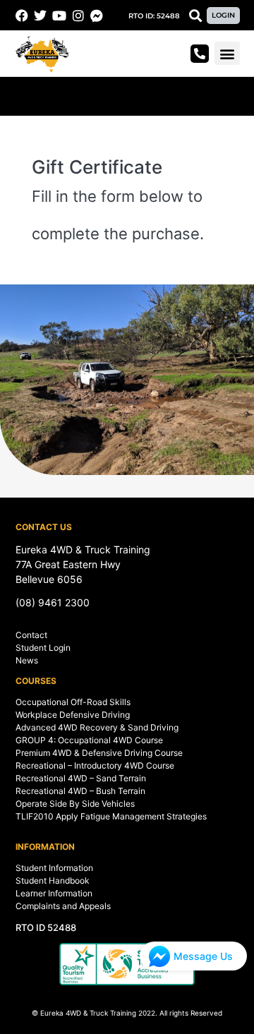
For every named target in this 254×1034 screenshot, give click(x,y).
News (27, 660)
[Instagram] (78, 15)
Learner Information (54, 893)
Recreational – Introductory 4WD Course (95, 765)
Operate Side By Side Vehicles (75, 803)
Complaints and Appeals (63, 906)
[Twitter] (41, 15)
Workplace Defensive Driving (73, 714)
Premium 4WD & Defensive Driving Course (99, 752)
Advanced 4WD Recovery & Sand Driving (97, 727)
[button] (154, 16)
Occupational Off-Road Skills (73, 702)
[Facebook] (22, 15)
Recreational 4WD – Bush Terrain (80, 791)
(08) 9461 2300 (53, 602)
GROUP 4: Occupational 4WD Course (89, 740)
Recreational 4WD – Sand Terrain (81, 778)
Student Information (54, 867)
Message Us (203, 956)
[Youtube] (59, 15)
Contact (31, 635)
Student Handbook (53, 880)
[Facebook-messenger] (96, 15)
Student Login (43, 647)
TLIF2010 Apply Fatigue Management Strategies (111, 816)
